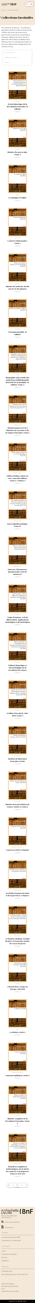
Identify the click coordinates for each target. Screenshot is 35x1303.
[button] (10, 52)
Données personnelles (9, 1286)
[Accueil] (9, 4)
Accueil (3, 10)
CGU (3, 1289)
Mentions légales (7, 1284)
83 (17, 1185)
